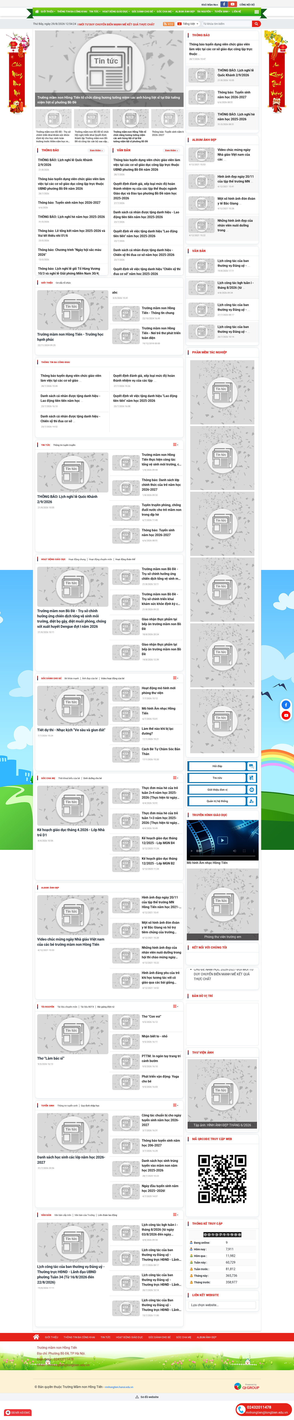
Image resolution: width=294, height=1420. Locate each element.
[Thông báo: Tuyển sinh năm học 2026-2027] (126, 536)
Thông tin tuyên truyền (64, 445)
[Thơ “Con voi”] (126, 1022)
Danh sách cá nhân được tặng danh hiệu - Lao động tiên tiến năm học (70, 398)
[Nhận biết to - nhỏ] (126, 1042)
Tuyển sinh (221, 11)
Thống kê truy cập (207, 1092)
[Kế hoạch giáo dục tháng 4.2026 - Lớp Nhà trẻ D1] (72, 806)
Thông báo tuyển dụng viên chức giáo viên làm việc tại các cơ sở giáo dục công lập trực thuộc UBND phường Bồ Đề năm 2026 (71, 184)
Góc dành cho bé (142, 11)
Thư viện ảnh (203, 985)
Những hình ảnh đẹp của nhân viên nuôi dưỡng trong (235, 225)
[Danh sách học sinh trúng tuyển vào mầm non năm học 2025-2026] (126, 1169)
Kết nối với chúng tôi (209, 880)
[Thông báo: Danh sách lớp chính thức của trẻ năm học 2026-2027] (126, 488)
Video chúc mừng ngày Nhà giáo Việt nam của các (234, 154)
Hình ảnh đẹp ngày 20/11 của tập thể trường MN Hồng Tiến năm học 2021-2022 (160, 903)
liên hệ (236, 11)
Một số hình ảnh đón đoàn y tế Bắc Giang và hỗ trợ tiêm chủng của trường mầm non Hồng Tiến (160, 928)
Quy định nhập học (90, 1105)
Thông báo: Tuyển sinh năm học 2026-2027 (69, 203)
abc (114, 292)
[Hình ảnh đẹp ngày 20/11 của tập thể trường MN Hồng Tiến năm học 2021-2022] (126, 905)
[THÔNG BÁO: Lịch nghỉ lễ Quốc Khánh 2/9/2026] (72, 472)
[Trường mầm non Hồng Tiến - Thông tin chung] (126, 314)
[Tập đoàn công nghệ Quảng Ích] (246, 1386)
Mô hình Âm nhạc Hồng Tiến (158, 711)
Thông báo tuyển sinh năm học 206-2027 (161, 1143)
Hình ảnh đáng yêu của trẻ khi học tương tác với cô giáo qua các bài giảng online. (161, 978)
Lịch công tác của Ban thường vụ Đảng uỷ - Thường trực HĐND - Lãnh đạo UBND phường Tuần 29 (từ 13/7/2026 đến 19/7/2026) (161, 1305)
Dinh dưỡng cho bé (92, 778)
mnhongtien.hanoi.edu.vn (119, 1387)
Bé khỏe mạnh (72, 678)
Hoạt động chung (77, 559)
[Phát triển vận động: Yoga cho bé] (126, 1082)
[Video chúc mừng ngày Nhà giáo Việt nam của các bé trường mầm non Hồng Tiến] (72, 915)
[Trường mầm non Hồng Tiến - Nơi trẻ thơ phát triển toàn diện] (126, 336)
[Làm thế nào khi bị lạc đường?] (126, 734)
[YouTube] (286, 715)
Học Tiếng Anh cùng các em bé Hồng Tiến (222, 870)
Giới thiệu (47, 11)
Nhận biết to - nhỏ (154, 1036)
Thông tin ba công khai (72, 11)
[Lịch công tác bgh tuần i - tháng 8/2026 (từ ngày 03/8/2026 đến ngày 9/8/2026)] (126, 1233)
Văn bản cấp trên (62, 1215)
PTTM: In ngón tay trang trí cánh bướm (161, 1058)
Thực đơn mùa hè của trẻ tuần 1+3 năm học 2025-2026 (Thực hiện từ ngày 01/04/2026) (160, 818)
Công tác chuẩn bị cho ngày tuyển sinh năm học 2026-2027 (161, 1120)
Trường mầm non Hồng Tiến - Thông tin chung (158, 310)
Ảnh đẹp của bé (90, 678)
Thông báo (50, 150)
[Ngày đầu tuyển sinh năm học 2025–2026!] (126, 1191)
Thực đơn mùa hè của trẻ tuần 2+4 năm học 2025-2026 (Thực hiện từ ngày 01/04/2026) (160, 793)
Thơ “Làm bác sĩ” (50, 1058)
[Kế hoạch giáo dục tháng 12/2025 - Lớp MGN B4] (126, 844)
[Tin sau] (178, 68)
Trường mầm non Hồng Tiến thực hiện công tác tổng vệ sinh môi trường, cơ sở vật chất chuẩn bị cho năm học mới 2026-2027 (161, 460)
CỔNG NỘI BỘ (247, 4)
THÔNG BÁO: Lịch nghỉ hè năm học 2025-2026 (71, 217)
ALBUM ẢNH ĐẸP (185, 11)
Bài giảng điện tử (105, 1007)
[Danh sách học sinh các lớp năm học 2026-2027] (72, 1133)
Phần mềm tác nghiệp (209, 352)
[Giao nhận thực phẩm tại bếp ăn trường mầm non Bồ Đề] (126, 627)
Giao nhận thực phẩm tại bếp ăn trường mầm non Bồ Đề (161, 624)
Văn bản (123, 150)
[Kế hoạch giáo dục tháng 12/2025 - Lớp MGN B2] (126, 864)
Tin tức (94, 11)
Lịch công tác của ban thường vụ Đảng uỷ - (234, 263)
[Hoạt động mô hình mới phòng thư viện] (126, 694)
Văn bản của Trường (85, 1215)
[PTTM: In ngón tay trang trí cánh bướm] (126, 1062)
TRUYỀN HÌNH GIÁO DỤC (209, 815)
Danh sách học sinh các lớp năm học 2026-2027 (71, 1159)
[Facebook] (286, 704)
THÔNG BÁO (200, 35)
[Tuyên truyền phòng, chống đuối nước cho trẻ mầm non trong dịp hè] (126, 513)
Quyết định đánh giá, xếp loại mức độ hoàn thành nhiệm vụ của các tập (144, 378)
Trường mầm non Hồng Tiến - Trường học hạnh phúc (70, 337)
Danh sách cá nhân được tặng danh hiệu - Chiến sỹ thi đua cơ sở (70, 418)
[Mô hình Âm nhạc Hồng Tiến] (126, 714)
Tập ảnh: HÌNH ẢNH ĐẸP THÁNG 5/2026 (222, 994)
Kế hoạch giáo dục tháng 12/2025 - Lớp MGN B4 (159, 840)
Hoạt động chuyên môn (100, 559)
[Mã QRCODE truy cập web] (222, 1047)
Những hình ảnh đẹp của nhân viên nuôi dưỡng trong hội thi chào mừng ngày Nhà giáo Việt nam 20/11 (161, 953)
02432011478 (259, 1407)
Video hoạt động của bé (112, 678)
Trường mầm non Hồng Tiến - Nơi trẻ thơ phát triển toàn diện (161, 333)
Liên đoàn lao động (107, 1215)
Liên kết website (205, 1163)
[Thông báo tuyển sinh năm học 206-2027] (126, 1146)
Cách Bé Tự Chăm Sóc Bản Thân (161, 751)
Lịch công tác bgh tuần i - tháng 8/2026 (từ (236, 285)
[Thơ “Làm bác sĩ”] (72, 1034)
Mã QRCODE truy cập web (212, 1007)
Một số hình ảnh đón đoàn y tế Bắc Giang (236, 201)
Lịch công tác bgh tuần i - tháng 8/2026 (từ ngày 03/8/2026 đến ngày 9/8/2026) (160, 1230)
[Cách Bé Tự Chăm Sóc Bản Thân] (126, 755)
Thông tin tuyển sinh (67, 1105)
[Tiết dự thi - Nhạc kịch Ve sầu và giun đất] (72, 706)
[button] (175, 445)
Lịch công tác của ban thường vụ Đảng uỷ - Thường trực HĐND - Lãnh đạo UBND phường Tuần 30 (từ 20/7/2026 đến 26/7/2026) (161, 1280)
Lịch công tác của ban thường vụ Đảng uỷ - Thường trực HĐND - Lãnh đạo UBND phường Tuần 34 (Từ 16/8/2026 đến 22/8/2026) (71, 1274)
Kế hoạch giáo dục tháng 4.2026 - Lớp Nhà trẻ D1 (71, 832)
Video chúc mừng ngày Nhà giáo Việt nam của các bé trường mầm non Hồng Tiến (70, 942)
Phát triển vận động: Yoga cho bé (160, 1079)
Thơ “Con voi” (151, 1016)
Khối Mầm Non (210, 4)
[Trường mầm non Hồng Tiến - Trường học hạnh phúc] (72, 310)
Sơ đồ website (149, 1397)
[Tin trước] (40, 68)
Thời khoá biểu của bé (69, 778)
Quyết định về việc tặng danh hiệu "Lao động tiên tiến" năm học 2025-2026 (145, 398)
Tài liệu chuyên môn (67, 1007)
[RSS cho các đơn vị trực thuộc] (168, 23)
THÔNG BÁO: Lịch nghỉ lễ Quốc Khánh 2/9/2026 (67, 499)
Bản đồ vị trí (202, 929)
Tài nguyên (204, 11)
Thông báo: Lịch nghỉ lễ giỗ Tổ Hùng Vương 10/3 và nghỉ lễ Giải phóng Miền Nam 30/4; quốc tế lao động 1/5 (69, 273)
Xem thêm (95, 150)
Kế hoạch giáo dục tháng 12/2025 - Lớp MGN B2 (159, 861)
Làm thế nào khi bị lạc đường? (157, 731)
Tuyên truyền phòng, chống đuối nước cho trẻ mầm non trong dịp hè (161, 509)
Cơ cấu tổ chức (63, 283)
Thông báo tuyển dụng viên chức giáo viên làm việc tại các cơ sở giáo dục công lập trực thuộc (220, 49)
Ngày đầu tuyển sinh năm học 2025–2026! (160, 1188)
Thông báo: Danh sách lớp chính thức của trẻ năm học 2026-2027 (161, 484)
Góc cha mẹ (164, 11)
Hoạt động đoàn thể (125, 559)
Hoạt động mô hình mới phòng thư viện (158, 690)
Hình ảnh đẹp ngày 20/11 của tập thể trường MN (236, 179)
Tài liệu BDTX (87, 1007)
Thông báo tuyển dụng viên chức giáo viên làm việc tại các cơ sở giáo (71, 378)
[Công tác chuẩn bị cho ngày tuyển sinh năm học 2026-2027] (126, 1123)
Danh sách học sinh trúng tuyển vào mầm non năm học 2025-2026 (160, 1165)
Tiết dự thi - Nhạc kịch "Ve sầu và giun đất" (71, 730)
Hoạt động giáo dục (115, 11)
